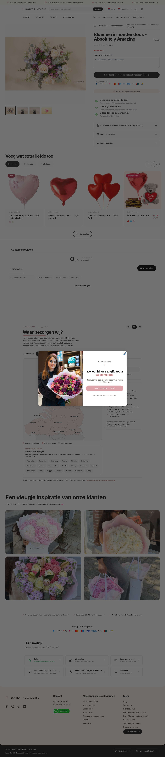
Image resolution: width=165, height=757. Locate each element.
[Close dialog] (124, 353)
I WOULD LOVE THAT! (104, 388)
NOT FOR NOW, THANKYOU (104, 395)
